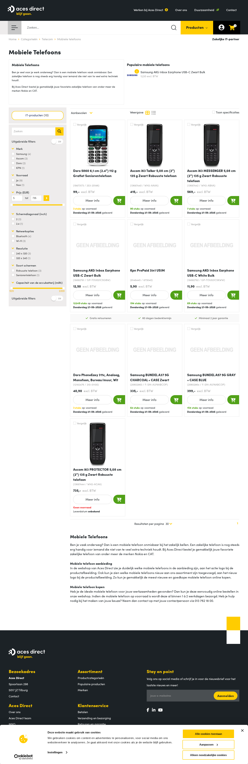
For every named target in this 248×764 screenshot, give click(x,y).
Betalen (83, 712)
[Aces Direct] (26, 10)
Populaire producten (91, 684)
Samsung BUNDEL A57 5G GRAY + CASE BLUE (211, 377)
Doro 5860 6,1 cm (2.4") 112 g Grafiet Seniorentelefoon (94, 173)
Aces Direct (20, 705)
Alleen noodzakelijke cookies (208, 755)
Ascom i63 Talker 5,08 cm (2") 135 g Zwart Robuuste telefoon (153, 173)
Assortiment (90, 671)
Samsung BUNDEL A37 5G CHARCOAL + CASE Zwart (149, 377)
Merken (83, 690)
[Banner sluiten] (242, 730)
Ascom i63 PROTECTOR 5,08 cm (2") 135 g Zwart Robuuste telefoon (97, 474)
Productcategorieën (91, 678)
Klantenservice (93, 705)
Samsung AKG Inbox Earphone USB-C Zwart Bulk (173, 72)
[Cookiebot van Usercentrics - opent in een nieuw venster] (23, 757)
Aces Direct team (20, 718)
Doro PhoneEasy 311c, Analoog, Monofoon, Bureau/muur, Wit (96, 377)
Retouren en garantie (92, 724)
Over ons (181, 9)
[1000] (63, 288)
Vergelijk (82, 124)
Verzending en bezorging (94, 718)
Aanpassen (206, 744)
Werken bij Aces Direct (148, 9)
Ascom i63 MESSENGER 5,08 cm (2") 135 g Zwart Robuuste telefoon (211, 175)
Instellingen (55, 752)
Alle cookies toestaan (208, 733)
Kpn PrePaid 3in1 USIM (147, 270)
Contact (231, 9)
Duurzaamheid (204, 9)
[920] (12, 288)
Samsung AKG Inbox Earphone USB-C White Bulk (210, 273)
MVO (12, 724)
